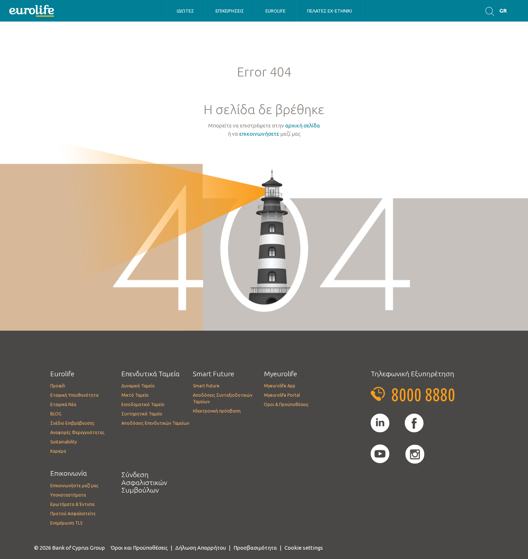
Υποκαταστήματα (68, 495)
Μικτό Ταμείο (135, 395)
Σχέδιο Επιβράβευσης (72, 423)
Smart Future (206, 385)
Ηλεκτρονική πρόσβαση (217, 411)
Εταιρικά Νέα (63, 404)
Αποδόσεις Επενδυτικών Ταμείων (155, 423)
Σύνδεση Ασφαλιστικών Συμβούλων (144, 482)
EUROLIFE (275, 10)
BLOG (55, 413)
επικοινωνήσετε (259, 134)
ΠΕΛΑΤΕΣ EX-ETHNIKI (329, 10)
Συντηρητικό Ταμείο (141, 413)
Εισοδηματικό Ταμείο (143, 404)
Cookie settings (303, 548)
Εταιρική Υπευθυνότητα (74, 395)
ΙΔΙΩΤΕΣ (185, 10)
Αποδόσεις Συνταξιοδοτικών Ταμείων (223, 398)
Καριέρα (58, 451)
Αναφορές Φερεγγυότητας (77, 432)
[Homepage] (32, 10)
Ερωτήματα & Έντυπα (72, 504)
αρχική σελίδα (302, 125)
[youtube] (380, 454)
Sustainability (63, 441)
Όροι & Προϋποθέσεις (286, 404)
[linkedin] (380, 423)
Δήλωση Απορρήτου (200, 548)
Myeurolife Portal (282, 395)
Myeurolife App (279, 385)
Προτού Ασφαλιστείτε (73, 513)
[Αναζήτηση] (490, 11)
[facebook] (414, 423)
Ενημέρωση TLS (66, 523)
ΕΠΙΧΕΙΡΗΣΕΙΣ (230, 10)
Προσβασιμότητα (255, 548)
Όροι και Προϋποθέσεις (139, 548)
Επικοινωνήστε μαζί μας (74, 485)
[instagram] (415, 454)
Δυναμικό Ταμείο (138, 385)
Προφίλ (57, 385)
